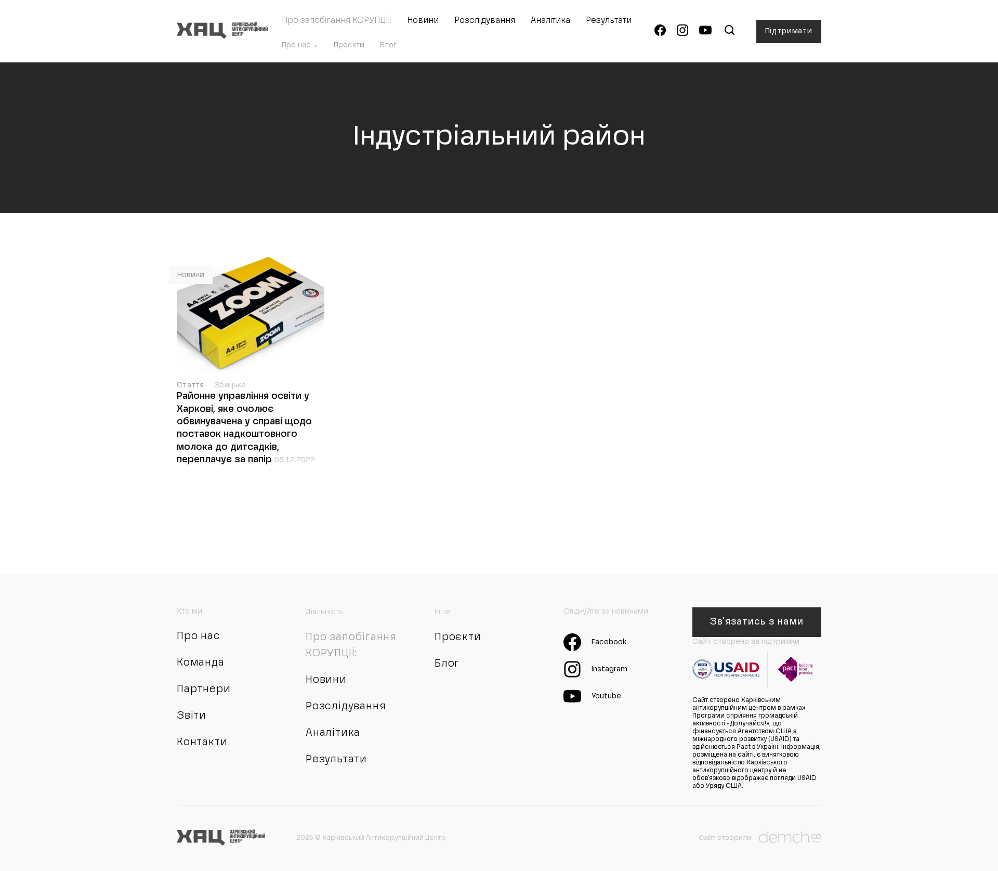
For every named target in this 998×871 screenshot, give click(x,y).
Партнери (203, 689)
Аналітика (550, 21)
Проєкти (349, 45)
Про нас (296, 45)
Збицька (230, 385)
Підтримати (788, 31)
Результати (609, 21)
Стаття (191, 385)
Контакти (202, 742)
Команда (201, 663)
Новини (423, 21)
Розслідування (484, 21)
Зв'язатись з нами (756, 622)
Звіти (191, 716)
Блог (388, 45)
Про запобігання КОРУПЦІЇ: (336, 21)
